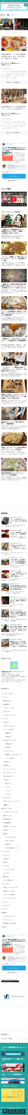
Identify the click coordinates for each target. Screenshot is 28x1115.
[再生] (3, 205)
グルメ (4, 719)
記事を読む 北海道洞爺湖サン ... (14, 82)
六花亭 (6, 858)
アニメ (4, 697)
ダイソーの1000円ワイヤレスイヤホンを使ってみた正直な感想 (18, 521)
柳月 (5, 862)
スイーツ (5, 851)
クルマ (4, 909)
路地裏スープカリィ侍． (13, 754)
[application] (14, 199)
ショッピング (6, 797)
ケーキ (6, 873)
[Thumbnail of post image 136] (14, 96)
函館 (5, 833)
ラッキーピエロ (10, 837)
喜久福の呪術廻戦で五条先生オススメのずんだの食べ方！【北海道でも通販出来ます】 (18, 587)
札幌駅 (6, 805)
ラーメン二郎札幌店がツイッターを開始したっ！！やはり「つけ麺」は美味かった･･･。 (18, 574)
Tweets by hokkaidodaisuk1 (9, 980)
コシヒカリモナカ (9, 916)
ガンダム (6, 711)
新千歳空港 (7, 819)
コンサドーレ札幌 (9, 894)
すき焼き (6, 762)
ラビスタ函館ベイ (11, 848)
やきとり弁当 (9, 841)
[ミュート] (22, 205)
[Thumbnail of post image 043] (14, 43)
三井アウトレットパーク (11, 801)
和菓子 (6, 876)
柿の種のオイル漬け (9, 923)
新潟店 (8, 736)
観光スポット (17, 63)
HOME (3, 15)
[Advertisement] (14, 496)
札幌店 (8, 733)
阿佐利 (8, 844)
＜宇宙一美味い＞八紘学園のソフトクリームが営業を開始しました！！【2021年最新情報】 (18, 561)
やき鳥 (6, 722)
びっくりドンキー (9, 769)
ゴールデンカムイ (9, 715)
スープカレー (8, 751)
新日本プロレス (8, 891)
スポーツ (5, 884)
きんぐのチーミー (9, 772)
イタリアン (7, 920)
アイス (6, 866)
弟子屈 (8, 747)
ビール (8, 794)
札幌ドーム (7, 815)
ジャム (8, 790)
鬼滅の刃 (4, 1)
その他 (6, 780)
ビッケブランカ (18, 1)
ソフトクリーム (8, 869)
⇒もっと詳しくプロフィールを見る (11, 681)
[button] (3, 24)
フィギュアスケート (9, 898)
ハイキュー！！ (8, 708)
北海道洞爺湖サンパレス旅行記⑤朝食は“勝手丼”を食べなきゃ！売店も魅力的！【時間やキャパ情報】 (13, 56)
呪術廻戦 (6, 704)
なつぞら (6, 905)
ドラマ (4, 902)
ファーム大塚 (10, 758)
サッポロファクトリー (10, 812)
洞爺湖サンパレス (6, 64)
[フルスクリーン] (25, 205)
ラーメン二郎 (10, 1)
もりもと (6, 855)
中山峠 (6, 830)
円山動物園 (7, 823)
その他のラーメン (9, 740)
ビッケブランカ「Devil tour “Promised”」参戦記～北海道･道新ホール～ (18, 600)
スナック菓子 (8, 880)
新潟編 (4, 912)
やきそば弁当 (8, 776)
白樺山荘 (8, 744)
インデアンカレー (9, 726)
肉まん (8, 783)
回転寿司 (6, 765)
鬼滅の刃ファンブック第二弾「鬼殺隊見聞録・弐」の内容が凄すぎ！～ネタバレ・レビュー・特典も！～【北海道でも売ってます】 (13, 645)
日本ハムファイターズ (10, 887)
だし (7, 787)
